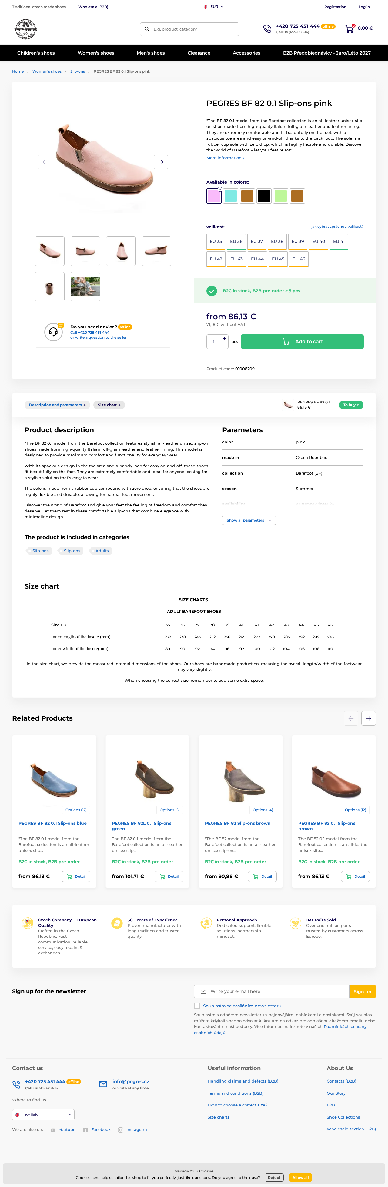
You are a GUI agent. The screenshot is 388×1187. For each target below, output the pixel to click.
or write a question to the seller (98, 337)
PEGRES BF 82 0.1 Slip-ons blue (52, 823)
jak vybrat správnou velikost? (337, 226)
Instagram (136, 1129)
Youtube (67, 1129)
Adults (102, 550)
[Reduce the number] (224, 345)
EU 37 (257, 241)
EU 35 (216, 241)
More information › (225, 157)
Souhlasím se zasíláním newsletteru (242, 1006)
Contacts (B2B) (341, 1081)
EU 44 (257, 259)
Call (89, 332)
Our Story (336, 1093)
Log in (364, 7)
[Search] (147, 29)
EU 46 (299, 259)
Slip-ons (77, 71)
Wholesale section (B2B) (351, 1128)
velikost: (215, 227)
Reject (274, 1177)
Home (18, 71)
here (95, 1177)
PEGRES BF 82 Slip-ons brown (238, 823)
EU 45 (278, 259)
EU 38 (277, 241)
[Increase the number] (224, 338)
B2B (331, 1104)
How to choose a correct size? (237, 1104)
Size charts (218, 1117)
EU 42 (216, 259)
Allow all (301, 1177)
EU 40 (318, 241)
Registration (335, 7)
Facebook (101, 1129)
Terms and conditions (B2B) (235, 1093)
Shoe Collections (343, 1117)
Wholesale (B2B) (93, 7)
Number (214, 342)
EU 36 (236, 241)
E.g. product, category (175, 29)
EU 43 (236, 259)
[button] (161, 162)
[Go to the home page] (25, 29)
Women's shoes (47, 71)
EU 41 (339, 241)
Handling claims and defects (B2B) (243, 1081)
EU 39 (298, 241)
